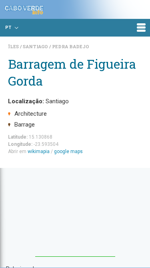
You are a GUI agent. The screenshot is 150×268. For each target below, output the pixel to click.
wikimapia (39, 151)
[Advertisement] (75, 216)
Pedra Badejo (70, 46)
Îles (14, 46)
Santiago (36, 46)
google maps (68, 151)
